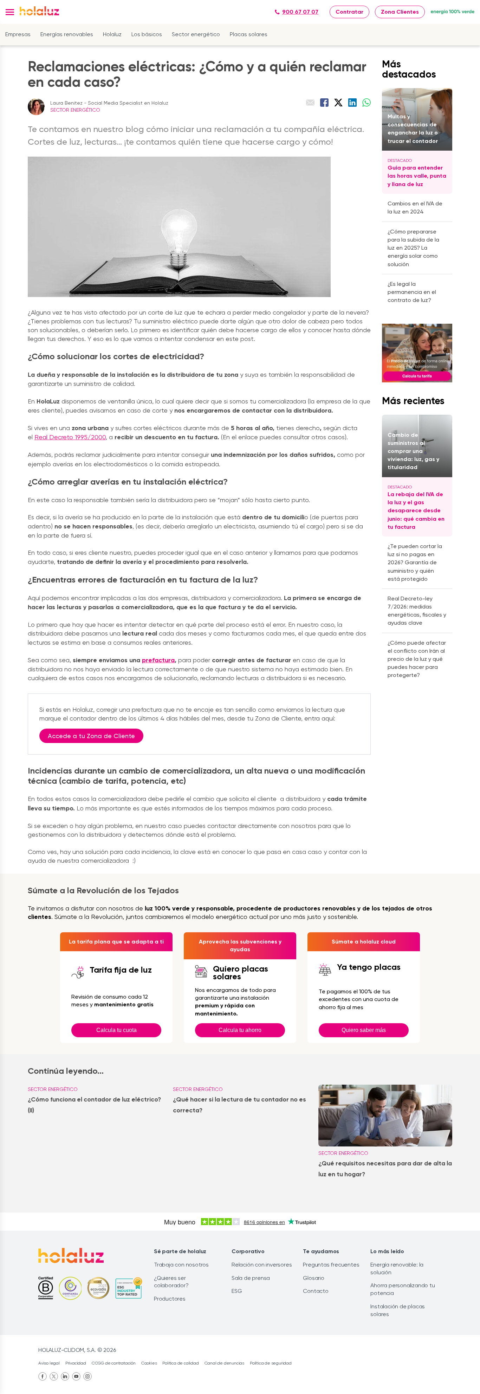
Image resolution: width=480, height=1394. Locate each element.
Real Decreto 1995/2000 (70, 437)
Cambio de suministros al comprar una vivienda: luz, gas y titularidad (413, 451)
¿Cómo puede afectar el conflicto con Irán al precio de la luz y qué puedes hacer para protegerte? (417, 659)
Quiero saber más (364, 1030)
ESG (237, 1291)
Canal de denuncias (224, 1363)
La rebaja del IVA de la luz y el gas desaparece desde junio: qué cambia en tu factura (416, 510)
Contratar (349, 11)
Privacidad (75, 1363)
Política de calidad (180, 1363)
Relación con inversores (262, 1264)
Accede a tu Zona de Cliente (91, 735)
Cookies (149, 1363)
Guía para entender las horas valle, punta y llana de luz (417, 175)
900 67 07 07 (300, 11)
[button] (10, 12)
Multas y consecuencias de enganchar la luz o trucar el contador (413, 128)
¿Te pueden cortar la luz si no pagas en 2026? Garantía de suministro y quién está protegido (415, 562)
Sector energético (196, 34)
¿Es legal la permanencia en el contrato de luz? (412, 292)
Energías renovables (66, 34)
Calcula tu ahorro (240, 1030)
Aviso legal (49, 1363)
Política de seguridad (271, 1363)
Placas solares (248, 34)
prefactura (158, 660)
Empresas (18, 34)
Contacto (315, 1291)
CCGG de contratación (114, 1363)
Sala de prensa (251, 1278)
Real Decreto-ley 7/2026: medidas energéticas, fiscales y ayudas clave (417, 610)
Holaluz (112, 34)
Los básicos (146, 34)
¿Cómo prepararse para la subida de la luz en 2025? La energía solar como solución (413, 248)
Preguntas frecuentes (331, 1264)
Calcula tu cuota (116, 1030)
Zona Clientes (400, 11)
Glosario (313, 1278)
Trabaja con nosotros (181, 1264)
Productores (170, 1298)
